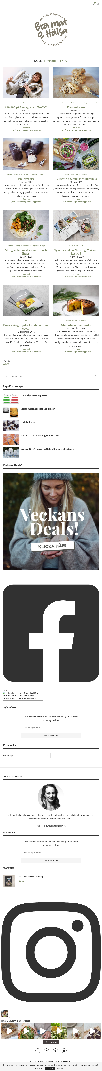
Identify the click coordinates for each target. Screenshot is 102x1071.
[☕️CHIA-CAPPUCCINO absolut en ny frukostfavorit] (75, 1031)
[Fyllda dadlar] (11, 425)
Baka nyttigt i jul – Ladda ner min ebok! (26, 326)
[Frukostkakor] (76, 82)
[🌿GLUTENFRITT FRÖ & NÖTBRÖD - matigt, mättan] (9, 1031)
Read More (62, 1068)
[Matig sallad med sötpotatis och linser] (26, 225)
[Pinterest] (55, 1050)
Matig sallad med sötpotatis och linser (26, 251)
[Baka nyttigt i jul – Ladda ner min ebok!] (26, 300)
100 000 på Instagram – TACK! (26, 107)
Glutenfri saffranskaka (76, 325)
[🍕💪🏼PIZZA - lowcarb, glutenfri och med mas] (26, 1031)
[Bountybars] (26, 154)
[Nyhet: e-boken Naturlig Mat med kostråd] (76, 225)
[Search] (98, 4)
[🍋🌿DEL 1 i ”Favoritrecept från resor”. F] (59, 1031)
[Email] (64, 1050)
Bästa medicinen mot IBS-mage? (38, 408)
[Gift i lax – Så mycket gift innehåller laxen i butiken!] (11, 439)
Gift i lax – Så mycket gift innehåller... (41, 435)
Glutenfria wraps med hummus (76, 178)
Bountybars (26, 178)
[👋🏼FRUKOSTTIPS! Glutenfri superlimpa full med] (42, 1031)
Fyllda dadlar (28, 422)
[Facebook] (37, 1050)
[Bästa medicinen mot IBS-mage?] (11, 412)
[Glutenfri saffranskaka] (76, 300)
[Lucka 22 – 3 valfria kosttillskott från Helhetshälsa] (11, 452)
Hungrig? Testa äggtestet (34, 395)
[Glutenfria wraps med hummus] (76, 154)
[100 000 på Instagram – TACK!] (26, 82)
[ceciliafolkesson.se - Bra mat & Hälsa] (20, 693)
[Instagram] (46, 1050)
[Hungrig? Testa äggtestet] (11, 399)
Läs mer (25, 127)
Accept (50, 1068)
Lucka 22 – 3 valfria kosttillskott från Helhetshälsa (47, 448)
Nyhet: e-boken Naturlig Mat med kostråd (76, 251)
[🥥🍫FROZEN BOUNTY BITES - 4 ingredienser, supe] (92, 1031)
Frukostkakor (76, 107)
